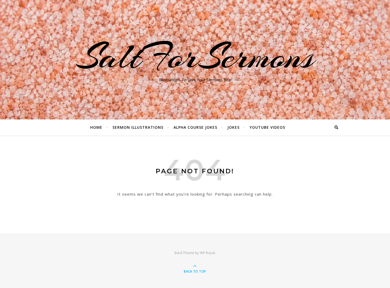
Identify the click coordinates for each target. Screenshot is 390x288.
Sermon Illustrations (137, 127)
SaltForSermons (195, 56)
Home (96, 127)
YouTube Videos (267, 127)
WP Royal (207, 252)
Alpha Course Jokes (195, 127)
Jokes (233, 127)
